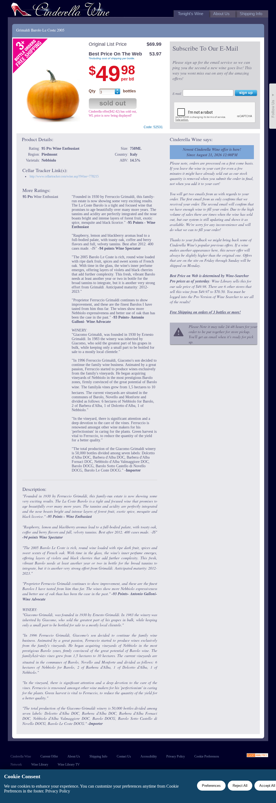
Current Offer (49, 756)
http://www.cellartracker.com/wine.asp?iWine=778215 (64, 176)
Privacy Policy (175, 756)
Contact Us (124, 756)
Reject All (240, 786)
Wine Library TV (69, 764)
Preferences (211, 786)
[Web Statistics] (257, 755)
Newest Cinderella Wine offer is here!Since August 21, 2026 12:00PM (212, 152)
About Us (73, 756)
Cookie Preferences (206, 756)
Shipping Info (98, 756)
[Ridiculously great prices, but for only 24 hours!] (60, 10)
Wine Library (39, 764)
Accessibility (148, 756)
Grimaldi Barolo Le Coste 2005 (40, 30)
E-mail (176, 93)
